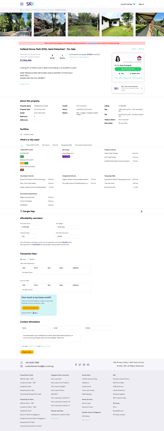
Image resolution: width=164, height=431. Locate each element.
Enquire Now (27, 352)
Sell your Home (87, 407)
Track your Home (88, 390)
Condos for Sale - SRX (28, 383)
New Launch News (57, 390)
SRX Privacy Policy (120, 362)
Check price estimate (30, 308)
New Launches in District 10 (60, 402)
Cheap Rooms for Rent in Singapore (32, 418)
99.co (115, 407)
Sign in (141, 4)
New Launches (56, 379)
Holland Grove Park (41, 106)
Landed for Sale (25, 386)
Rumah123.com (118, 411)
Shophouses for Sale (27, 390)
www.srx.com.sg (93, 43)
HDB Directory (118, 386)
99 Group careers (119, 414)
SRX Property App (119, 398)
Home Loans (86, 403)
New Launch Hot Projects (60, 383)
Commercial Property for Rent (31, 426)
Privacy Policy (45, 346)
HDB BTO (54, 394)
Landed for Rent (26, 411)
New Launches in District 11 (60, 405)
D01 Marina (85, 416)
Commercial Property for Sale (30, 394)
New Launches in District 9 (60, 398)
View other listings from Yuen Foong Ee (128, 78)
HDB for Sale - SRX (26, 379)
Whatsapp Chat (129, 69)
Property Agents (119, 394)
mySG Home (86, 386)
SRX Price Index (118, 383)
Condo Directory (119, 390)
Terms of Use (32, 346)
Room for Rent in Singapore (30, 414)
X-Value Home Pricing (89, 379)
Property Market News (121, 379)
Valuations (85, 383)
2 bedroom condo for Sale (60, 414)
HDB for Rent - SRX (27, 403)
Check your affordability (79, 57)
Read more (24, 84)
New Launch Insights (58, 386)
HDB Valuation (87, 394)
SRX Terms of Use (137, 362)
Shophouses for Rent (27, 422)
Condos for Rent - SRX (28, 407)
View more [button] (55, 418)
